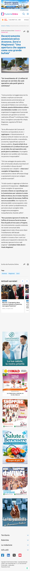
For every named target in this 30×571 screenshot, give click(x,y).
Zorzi (17, 273)
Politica (8, 25)
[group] (12, 298)
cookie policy (11, 565)
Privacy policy (4, 565)
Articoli (3, 25)
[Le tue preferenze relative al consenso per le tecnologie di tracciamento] (27, 568)
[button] (22, 281)
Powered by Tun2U (5, 566)
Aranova (4, 273)
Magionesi (12, 273)
